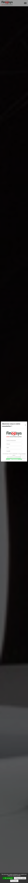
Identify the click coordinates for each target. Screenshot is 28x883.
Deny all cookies (20, 878)
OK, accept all (8, 878)
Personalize (14, 881)
